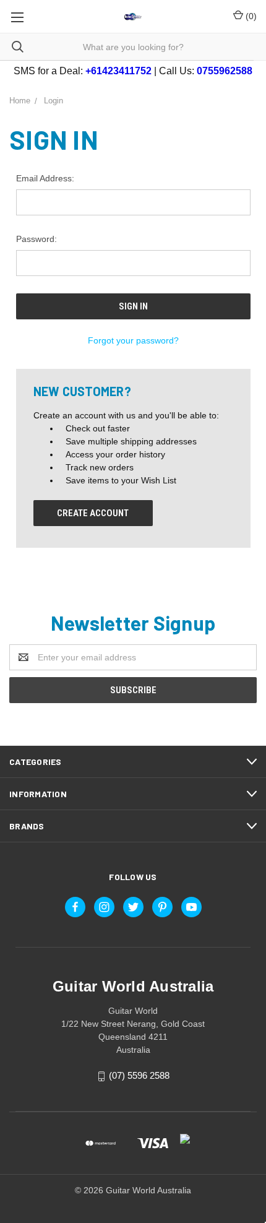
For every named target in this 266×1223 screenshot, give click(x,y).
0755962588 (224, 71)
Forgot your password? (133, 340)
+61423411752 (118, 71)
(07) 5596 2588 (139, 1075)
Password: (36, 239)
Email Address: (45, 178)
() (250, 16)
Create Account (93, 513)
